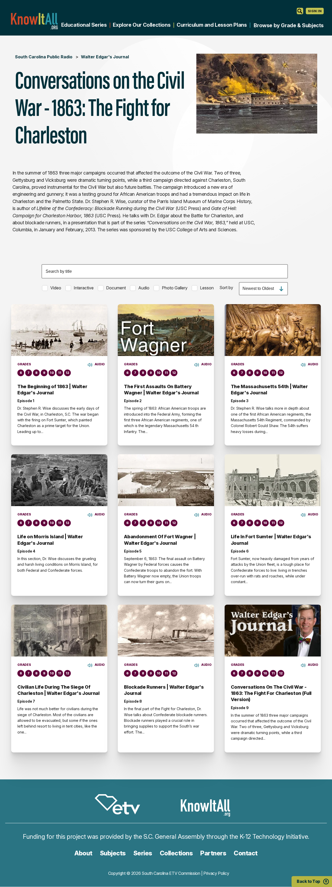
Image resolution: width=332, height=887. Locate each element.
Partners (213, 853)
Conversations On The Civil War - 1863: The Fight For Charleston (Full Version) (271, 693)
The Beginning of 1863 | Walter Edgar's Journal (52, 389)
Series (142, 853)
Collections (176, 853)
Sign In (315, 11)
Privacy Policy (216, 873)
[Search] (300, 11)
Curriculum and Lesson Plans (212, 25)
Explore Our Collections (141, 25)
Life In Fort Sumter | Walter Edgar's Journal (271, 540)
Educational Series (84, 25)
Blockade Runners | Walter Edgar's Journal (164, 690)
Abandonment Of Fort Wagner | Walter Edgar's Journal (160, 540)
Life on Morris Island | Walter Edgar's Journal (50, 540)
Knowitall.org (34, 21)
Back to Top (308, 881)
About (83, 853)
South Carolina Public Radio (43, 56)
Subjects (113, 853)
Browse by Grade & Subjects (289, 25)
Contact (246, 853)
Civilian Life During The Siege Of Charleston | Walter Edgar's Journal (58, 690)
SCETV (120, 805)
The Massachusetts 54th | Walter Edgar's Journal (269, 389)
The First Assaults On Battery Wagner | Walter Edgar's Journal (161, 389)
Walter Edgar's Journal (105, 56)
